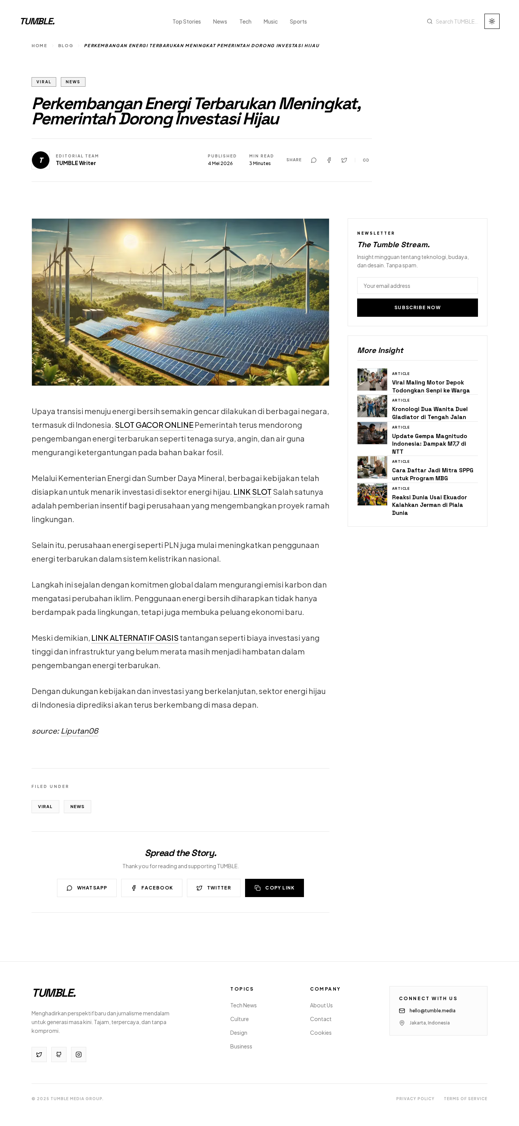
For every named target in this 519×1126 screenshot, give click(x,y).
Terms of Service (465, 1098)
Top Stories (186, 21)
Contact (321, 1018)
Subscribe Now (417, 307)
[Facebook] (329, 160)
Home (39, 45)
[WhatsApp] (314, 160)
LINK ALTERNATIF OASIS (135, 637)
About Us (321, 1005)
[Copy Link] (366, 160)
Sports (298, 21)
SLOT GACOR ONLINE (154, 424)
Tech (245, 21)
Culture (239, 1018)
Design (238, 1032)
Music (271, 21)
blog (66, 45)
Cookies (321, 1032)
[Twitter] (344, 160)
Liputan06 (79, 731)
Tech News (243, 1005)
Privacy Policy (415, 1098)
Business (241, 1046)
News (220, 21)
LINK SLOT (252, 491)
